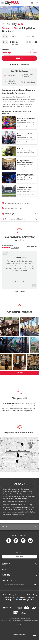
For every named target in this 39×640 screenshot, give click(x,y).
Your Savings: (6, 53)
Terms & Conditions (27, 597)
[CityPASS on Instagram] (23, 540)
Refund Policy (32, 595)
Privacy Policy (10, 597)
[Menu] (2, 3)
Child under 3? (15, 44)
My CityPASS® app (11, 404)
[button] (19, 122)
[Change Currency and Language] (31, 3)
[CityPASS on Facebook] (8, 540)
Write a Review (32, 247)
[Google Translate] (20, 634)
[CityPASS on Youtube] (30, 540)
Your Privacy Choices (26, 600)
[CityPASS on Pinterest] (16, 540)
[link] (12, 248)
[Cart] (36, 3)
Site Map (8, 600)
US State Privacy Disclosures (12, 595)
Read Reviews (19, 291)
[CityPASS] (12, 3)
